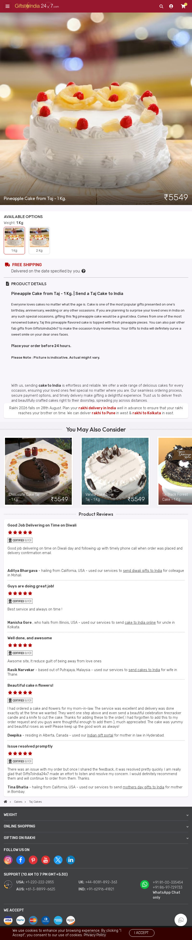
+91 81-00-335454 (168, 882)
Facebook (20, 860)
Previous (4, 471)
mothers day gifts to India (143, 787)
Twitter (58, 860)
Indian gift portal (100, 735)
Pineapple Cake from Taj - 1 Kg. (35, 198)
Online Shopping (19, 826)
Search (161, 6)
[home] (5, 801)
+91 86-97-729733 (167, 887)
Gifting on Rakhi (19, 838)
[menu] (7, 6)
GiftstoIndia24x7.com (37, 6)
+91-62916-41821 (100, 889)
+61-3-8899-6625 (40, 889)
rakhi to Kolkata (146, 413)
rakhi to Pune (103, 413)
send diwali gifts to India (142, 571)
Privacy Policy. (95, 935)
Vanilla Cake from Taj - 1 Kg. (100, 497)
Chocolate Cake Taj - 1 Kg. (24, 497)
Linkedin (70, 860)
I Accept (141, 933)
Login (171, 6)
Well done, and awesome (30, 638)
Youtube (45, 860)
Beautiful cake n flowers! (30, 685)
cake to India (49, 385)
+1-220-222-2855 (40, 882)
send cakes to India (144, 670)
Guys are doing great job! (31, 586)
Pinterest (33, 860)
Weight (10, 815)
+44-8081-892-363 (101, 882)
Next (188, 471)
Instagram (8, 860)
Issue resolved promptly (30, 746)
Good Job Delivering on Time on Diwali (42, 525)
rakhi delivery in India (97, 408)
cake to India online (140, 622)
